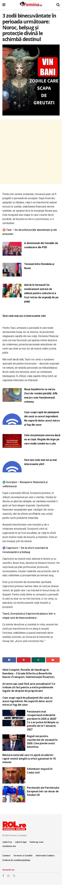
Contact (23, 835)
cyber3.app (21, 842)
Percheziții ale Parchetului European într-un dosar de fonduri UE (43, 791)
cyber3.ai (7, 842)
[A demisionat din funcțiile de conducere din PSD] (12, 253)
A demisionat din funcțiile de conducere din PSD (41, 245)
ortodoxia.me (9, 846)
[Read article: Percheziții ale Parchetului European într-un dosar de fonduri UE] (13, 794)
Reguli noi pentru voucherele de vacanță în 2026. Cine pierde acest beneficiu (42, 741)
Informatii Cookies (45, 855)
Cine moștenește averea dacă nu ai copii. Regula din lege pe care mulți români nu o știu (42, 439)
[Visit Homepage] (31, 5)
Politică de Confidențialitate (16, 860)
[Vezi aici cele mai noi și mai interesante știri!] (12, 470)
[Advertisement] (31, 151)
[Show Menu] (3, 5)
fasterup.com (36, 842)
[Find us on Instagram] (8, 876)
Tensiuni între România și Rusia (39, 266)
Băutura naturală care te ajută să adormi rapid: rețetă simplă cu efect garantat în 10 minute (29, 758)
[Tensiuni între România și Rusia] (12, 274)
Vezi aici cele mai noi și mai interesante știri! (40, 462)
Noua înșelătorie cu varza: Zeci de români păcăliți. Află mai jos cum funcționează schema (40, 395)
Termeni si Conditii (23, 855)
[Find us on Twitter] (14, 876)
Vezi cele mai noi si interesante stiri (24, 315)
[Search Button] (58, 5)
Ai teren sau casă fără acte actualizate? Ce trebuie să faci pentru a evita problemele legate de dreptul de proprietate (28, 687)
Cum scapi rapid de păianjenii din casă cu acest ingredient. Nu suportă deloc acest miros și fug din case (42, 418)
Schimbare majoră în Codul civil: (39, 770)
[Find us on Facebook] (3, 876)
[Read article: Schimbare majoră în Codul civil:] (13, 775)
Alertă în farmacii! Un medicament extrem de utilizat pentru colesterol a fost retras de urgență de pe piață (41, 293)
